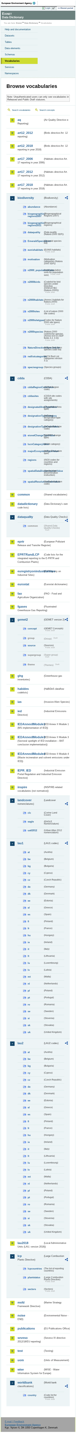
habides (23, 688)
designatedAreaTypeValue (35, 407)
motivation (34, 259)
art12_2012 (25, 132)
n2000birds (34, 282)
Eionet (19, 23)
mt (29, 976)
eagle (31, 821)
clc (29, 812)
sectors (32, 1289)
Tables (8, 42)
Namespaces (12, 73)
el (29, 907)
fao (20, 593)
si (29, 1018)
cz (29, 879)
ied (20, 711)
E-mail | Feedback (14, 1421)
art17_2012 (25, 171)
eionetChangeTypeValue (35, 435)
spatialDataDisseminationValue (35, 471)
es (29, 914)
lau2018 (23, 1243)
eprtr (21, 541)
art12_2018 (25, 145)
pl (29, 990)
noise (21, 1315)
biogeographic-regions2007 (35, 215)
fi (28, 921)
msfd (21, 1302)
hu (29, 935)
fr (28, 928)
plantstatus (34, 1277)
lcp (20, 1256)
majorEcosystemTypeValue (35, 451)
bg (29, 866)
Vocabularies (12, 61)
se (29, 1011)
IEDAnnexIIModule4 (30, 753)
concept (32, 628)
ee (29, 900)
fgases (22, 606)
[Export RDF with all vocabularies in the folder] (66, 198)
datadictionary (28, 503)
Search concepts (47, 110)
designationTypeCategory (35, 415)
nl (29, 983)
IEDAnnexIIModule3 (30, 737)
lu (29, 963)
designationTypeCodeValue (35, 426)
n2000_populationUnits (35, 270)
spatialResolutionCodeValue (35, 481)
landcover (25, 800)
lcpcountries (35, 1268)
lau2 (20, 1043)
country (32, 1395)
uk (29, 1032)
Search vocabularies (21, 110)
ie (29, 942)
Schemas (10, 54)
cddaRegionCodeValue (35, 387)
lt (28, 956)
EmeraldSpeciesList (35, 241)
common (24, 494)
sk (29, 1025)
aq (19, 119)
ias (20, 701)
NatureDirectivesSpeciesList (35, 347)
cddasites (33, 396)
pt (29, 997)
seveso (23, 1337)
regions (32, 460)
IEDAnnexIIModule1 (30, 724)
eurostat (23, 584)
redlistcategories (35, 356)
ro (29, 1004)
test (20, 1350)
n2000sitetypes (35, 320)
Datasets (9, 35)
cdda (21, 378)
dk (29, 893)
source (31, 645)
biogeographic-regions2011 (35, 224)
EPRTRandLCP (28, 554)
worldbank (25, 1382)
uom (21, 1360)
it (28, 949)
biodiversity (26, 197)
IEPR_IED (24, 770)
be (29, 859)
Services (9, 67)
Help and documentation (18, 29)
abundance (34, 206)
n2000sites (34, 311)
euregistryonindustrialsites (30, 571)
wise (21, 1369)
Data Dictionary (31, 23)
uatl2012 (32, 830)
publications (26, 1328)
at (29, 852)
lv (29, 970)
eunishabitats (35, 250)
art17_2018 (25, 184)
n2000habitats (35, 300)
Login (48, 8)
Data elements (12, 48)
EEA (20, 3)
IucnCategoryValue (35, 444)
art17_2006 (25, 158)
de (29, 886)
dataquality (34, 232)
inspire (22, 787)
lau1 (20, 843)
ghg (20, 675)
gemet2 (23, 619)
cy (29, 873)
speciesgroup (35, 367)
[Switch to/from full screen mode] (54, 8)
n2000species (35, 331)
